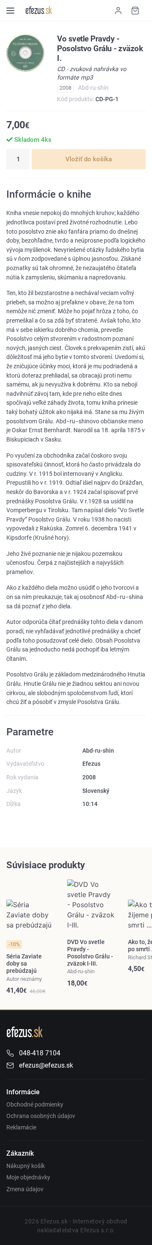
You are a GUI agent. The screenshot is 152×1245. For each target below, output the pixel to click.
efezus (38, 10)
